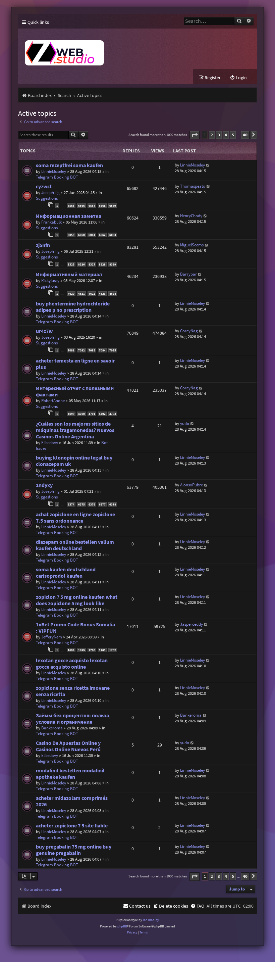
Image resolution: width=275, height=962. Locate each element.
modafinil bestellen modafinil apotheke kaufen (70, 773)
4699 (71, 414)
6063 (112, 235)
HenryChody (191, 216)
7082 (81, 350)
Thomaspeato (192, 186)
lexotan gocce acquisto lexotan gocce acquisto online (72, 663)
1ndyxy (44, 485)
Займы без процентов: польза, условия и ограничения (73, 718)
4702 (102, 414)
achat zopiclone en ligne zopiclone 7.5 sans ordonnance (75, 517)
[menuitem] (238, 78)
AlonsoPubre (191, 485)
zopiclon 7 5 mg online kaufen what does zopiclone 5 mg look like (76, 600)
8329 (112, 264)
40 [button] (245, 135)
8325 (71, 264)
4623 (102, 293)
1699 (81, 650)
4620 (71, 293)
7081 (71, 350)
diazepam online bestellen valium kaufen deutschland (75, 545)
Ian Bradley (151, 920)
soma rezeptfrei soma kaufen (69, 165)
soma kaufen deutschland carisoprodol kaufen (66, 572)
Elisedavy (49, 442)
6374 (71, 504)
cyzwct (44, 186)
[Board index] (116, 49)
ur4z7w (44, 331)
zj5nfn (43, 245)
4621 (81, 293)
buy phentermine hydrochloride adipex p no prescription (73, 306)
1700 (92, 650)
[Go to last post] (208, 165)
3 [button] (219, 135)
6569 (112, 205)
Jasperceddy (191, 624)
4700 (81, 414)
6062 (102, 235)
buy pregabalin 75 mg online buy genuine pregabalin (73, 850)
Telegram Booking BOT (57, 177)
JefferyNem (51, 637)
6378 (112, 504)
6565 (71, 205)
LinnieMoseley (53, 171)
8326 (81, 264)
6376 (92, 504)
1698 (71, 650)
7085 (112, 350)
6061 (92, 235)
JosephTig (50, 192)
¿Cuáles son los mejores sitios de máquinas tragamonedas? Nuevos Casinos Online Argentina (75, 430)
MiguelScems (192, 245)
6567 (92, 205)
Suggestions (47, 198)
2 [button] (212, 135)
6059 (71, 235)
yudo (184, 423)
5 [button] (233, 135)
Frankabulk (51, 222)
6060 (81, 235)
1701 (102, 650)
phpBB (122, 926)
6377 (102, 504)
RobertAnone (53, 400)
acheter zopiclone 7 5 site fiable (72, 825)
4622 (92, 293)
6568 (102, 205)
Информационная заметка (68, 216)
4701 (92, 414)
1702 (112, 650)
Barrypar (188, 274)
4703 (112, 414)
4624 (112, 293)
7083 (92, 350)
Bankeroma (52, 728)
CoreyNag (189, 331)
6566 (81, 205)
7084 (102, 350)
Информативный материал (69, 274)
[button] (194, 135)
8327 (92, 264)
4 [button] (226, 135)
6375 (81, 504)
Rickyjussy (50, 280)
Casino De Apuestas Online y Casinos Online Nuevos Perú (68, 746)
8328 (102, 264)
